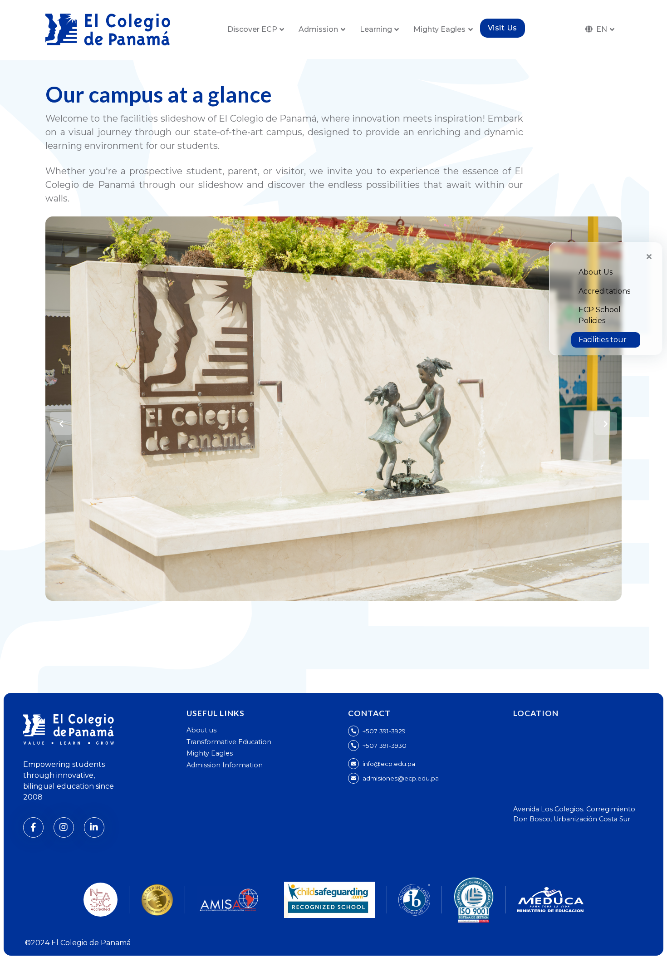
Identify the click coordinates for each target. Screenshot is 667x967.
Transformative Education (228, 742)
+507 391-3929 (384, 731)
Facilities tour (603, 339)
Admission (318, 29)
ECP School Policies (600, 315)
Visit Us (502, 28)
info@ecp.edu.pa (389, 763)
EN (601, 29)
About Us (596, 272)
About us (201, 730)
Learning (376, 29)
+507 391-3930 (385, 745)
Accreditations (604, 291)
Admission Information (224, 765)
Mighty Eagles (439, 29)
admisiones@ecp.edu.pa (401, 778)
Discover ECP (252, 29)
